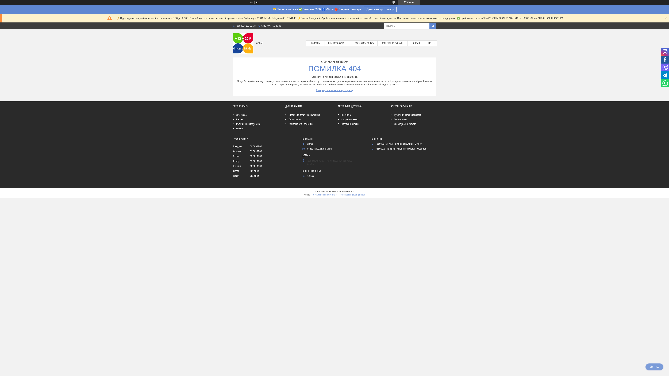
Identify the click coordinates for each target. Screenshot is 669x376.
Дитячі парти (295, 119)
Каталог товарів (336, 43)
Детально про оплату (380, 9)
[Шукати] (432, 26)
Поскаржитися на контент (324, 195)
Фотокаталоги (400, 119)
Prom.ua (351, 191)
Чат (657, 367)
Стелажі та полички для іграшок (304, 115)
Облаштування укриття (405, 124)
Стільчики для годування (248, 124)
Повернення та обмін (392, 43)
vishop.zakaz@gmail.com (319, 148)
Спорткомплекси (349, 119)
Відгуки (417, 43)
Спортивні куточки (350, 124)
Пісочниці (346, 115)
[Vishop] (243, 43)
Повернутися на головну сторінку (334, 90)
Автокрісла (241, 115)
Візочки (239, 119)
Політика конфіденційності (352, 195)
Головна (315, 43)
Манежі (239, 128)
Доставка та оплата (364, 43)
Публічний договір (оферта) (407, 115)
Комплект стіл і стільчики (301, 124)
